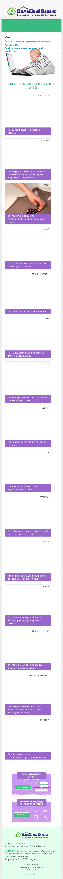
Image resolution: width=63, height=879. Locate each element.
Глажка (45, 185)
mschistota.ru (12, 51)
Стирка (45, 541)
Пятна (46, 318)
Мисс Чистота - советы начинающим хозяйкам (31, 11)
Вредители (43, 95)
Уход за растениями (38, 675)
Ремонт (45, 363)
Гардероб (44, 140)
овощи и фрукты (40, 274)
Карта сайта (31, 874)
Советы (45, 408)
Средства (44, 497)
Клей (46, 229)
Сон (47, 452)
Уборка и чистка (40, 631)
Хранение (44, 720)
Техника (45, 586)
